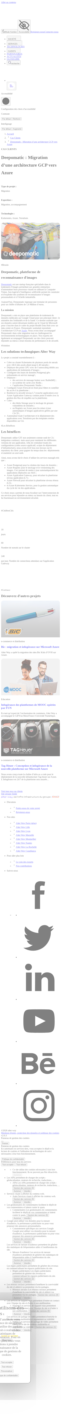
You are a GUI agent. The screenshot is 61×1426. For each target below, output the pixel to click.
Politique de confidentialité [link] (13, 1159)
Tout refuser (21, 1165)
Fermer (5, 1143)
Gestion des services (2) (24, 1260)
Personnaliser (6, 1371)
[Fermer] (2, 1141)
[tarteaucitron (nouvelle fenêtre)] (9, 1337)
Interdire (27, 1191)
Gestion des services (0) (24, 1188)
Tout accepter (7, 1165)
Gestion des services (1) (46, 1327)
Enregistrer (6, 1340)
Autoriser (17, 1175)
